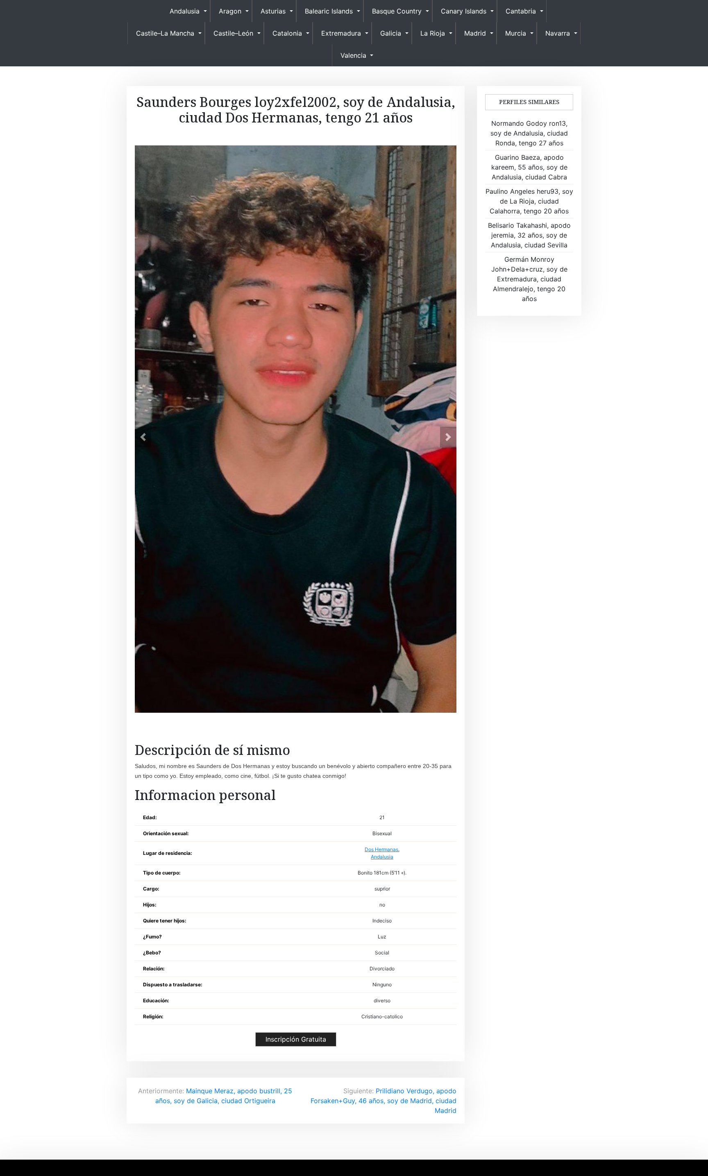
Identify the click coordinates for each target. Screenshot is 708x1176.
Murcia (515, 33)
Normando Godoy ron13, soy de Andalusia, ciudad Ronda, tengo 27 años (529, 133)
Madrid (475, 33)
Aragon (230, 11)
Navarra (557, 33)
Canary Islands (463, 11)
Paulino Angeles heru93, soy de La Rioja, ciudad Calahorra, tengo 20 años (529, 201)
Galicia (390, 33)
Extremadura (341, 33)
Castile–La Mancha (165, 33)
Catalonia (287, 33)
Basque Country (397, 11)
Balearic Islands (329, 11)
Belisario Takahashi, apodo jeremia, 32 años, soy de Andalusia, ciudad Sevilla (529, 235)
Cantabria (521, 11)
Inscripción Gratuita (296, 1039)
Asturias (273, 11)
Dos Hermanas (381, 849)
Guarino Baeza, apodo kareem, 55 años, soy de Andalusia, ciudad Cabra (529, 167)
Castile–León (233, 33)
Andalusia (185, 11)
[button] (143, 437)
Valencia (353, 55)
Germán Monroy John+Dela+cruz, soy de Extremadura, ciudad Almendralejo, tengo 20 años (529, 279)
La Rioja (432, 33)
